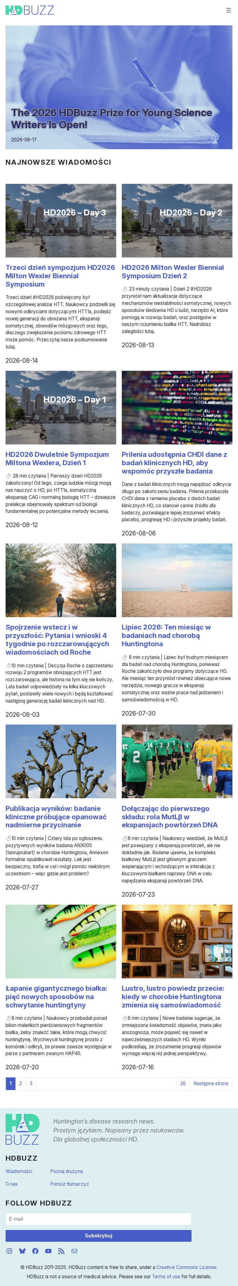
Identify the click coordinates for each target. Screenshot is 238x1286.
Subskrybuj (98, 1235)
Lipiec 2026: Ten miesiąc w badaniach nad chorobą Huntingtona (166, 635)
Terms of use (166, 1277)
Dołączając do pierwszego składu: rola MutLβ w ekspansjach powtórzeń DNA (170, 816)
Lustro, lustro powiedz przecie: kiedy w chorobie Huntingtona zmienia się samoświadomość (173, 996)
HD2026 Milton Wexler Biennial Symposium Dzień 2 (173, 271)
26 (183, 1083)
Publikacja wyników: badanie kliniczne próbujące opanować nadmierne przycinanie (56, 816)
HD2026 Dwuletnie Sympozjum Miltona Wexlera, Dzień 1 (57, 458)
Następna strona (210, 1083)
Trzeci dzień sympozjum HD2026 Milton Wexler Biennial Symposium (60, 275)
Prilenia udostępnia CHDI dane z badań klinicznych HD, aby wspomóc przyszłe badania (174, 462)
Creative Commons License (186, 1267)
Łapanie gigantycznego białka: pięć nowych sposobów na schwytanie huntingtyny (56, 996)
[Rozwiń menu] (228, 10)
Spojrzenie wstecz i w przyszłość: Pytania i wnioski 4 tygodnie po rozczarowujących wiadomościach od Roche (57, 639)
